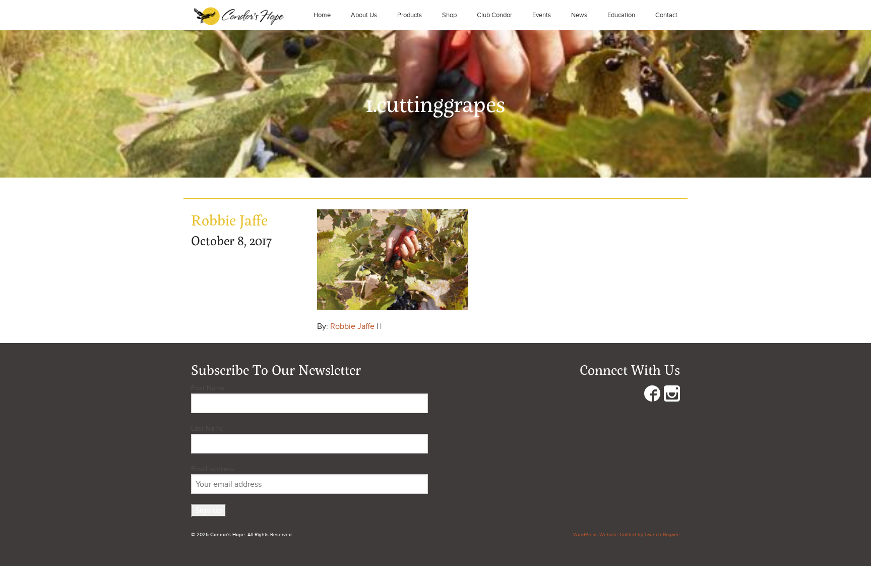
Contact (666, 15)
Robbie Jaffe (352, 326)
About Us (364, 15)
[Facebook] (652, 396)
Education (621, 15)
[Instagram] (672, 396)
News (579, 15)
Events (541, 15)
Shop (449, 15)
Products (409, 15)
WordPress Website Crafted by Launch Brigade (626, 535)
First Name (208, 388)
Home (322, 15)
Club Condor (494, 15)
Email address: (213, 469)
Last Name (207, 428)
